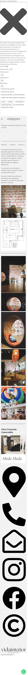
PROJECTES (4, 144)
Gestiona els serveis (7, 92)
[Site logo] (13, 119)
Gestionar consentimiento (7, 654)
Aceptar (3, 101)
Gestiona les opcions (8, 89)
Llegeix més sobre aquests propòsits (13, 97)
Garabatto (10, 458)
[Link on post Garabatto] (13, 444)
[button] (13, 22)
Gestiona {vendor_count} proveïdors (13, 95)
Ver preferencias (19, 101)
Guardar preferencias (6, 104)
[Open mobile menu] (1, 119)
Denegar (10, 101)
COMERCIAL (13, 144)
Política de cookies (7, 107)
